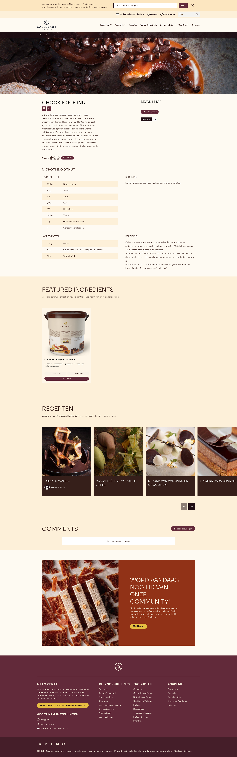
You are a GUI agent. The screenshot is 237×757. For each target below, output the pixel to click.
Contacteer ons (106, 709)
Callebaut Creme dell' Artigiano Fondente (83, 249)
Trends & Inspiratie (148, 25)
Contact (195, 25)
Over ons (103, 701)
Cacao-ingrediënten (143, 693)
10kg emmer (78, 373)
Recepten (133, 25)
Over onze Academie (177, 701)
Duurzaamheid (106, 697)
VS (154, 119)
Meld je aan (138, 626)
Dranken (137, 721)
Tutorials (172, 705)
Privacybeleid (120, 751)
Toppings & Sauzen (142, 713)
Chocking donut (150, 112)
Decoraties (138, 709)
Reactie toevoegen (183, 529)
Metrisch (146, 119)
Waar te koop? (106, 717)
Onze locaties (174, 697)
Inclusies (137, 705)
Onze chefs (173, 693)
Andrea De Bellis (58, 487)
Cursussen (173, 689)
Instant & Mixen (140, 717)
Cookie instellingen (183, 751)
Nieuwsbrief (105, 713)
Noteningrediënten (142, 697)
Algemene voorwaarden (100, 751)
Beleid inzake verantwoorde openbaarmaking (150, 751)
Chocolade (138, 689)
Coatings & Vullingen (143, 701)
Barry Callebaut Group (110, 705)
